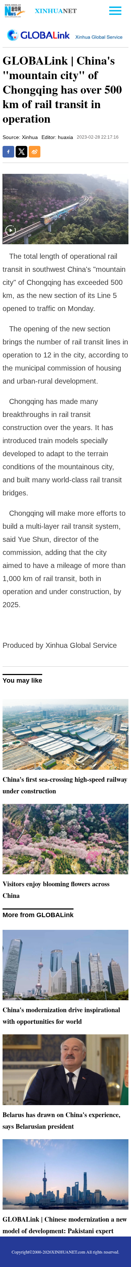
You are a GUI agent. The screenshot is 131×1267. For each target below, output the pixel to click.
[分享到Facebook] (8, 152)
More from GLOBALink (38, 915)
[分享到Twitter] (21, 152)
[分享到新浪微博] (34, 152)
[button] (10, 235)
